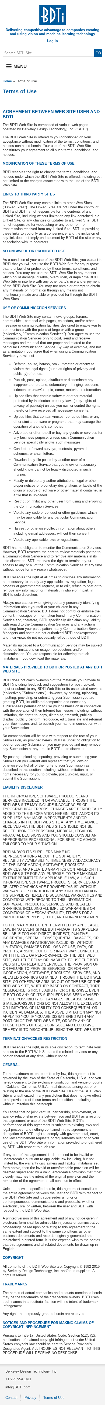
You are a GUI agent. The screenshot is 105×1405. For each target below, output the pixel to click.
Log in (52, 41)
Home (7, 81)
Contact (11, 1398)
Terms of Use (53, 1398)
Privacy (30, 1398)
